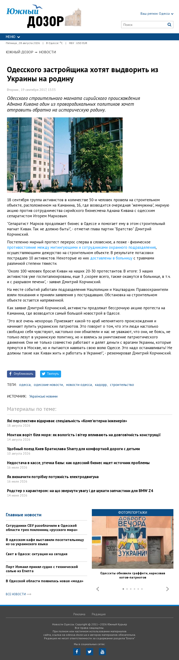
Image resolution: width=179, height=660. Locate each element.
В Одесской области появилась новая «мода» (44, 580)
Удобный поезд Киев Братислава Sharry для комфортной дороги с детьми (73, 448)
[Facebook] (76, 651)
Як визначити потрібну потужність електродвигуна (53, 476)
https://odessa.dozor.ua (43, 16)
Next (167, 589)
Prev (97, 589)
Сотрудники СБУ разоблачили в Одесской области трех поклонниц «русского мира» (42, 527)
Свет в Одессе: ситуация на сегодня (36, 553)
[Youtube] (102, 651)
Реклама (79, 614)
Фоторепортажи (132, 512)
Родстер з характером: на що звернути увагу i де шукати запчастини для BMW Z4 (80, 490)
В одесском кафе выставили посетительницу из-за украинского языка (45, 541)
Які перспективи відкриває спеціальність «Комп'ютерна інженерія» (67, 420)
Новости (47, 52)
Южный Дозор (19, 52)
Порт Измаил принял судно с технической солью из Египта (42, 568)
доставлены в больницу (111, 258)
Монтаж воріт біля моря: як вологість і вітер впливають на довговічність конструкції (84, 434)
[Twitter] (89, 651)
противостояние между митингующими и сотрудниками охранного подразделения (81, 247)
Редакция (99, 614)
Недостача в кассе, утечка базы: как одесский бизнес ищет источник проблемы (78, 462)
